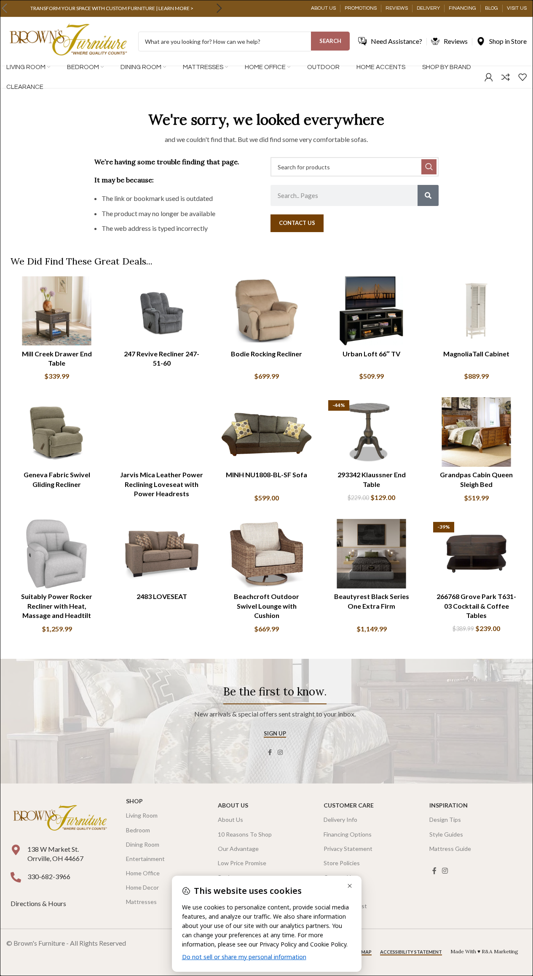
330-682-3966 (48, 876)
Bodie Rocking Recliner (266, 354)
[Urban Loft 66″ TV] (371, 310)
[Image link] (60, 818)
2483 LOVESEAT (162, 596)
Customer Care (349, 805)
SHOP (134, 801)
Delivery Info (340, 819)
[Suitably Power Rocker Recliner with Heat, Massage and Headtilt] (57, 553)
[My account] (488, 77)
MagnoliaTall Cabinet (476, 354)
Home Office (143, 873)
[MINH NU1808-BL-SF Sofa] (266, 431)
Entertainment (145, 858)
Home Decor (142, 887)
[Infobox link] (112, 8)
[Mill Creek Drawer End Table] (57, 310)
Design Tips (445, 819)
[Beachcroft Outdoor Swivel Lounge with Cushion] (266, 553)
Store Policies (342, 862)
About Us (233, 805)
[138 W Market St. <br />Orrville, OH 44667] (16, 850)
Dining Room (142, 844)
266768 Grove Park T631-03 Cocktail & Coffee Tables (476, 605)
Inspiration (448, 805)
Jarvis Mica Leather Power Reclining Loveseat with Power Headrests (161, 484)
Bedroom (138, 830)
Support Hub (340, 891)
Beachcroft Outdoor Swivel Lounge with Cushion (266, 605)
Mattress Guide (450, 848)
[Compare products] (505, 77)
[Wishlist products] (522, 77)
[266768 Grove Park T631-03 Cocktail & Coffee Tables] (476, 553)
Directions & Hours (39, 903)
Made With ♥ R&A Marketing (484, 951)
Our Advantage (238, 848)
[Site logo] (68, 41)
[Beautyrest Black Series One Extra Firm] (371, 553)
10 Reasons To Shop (245, 834)
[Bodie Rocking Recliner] (266, 310)
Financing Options (348, 834)
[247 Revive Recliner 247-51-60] (161, 310)
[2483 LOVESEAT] (161, 553)
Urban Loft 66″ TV (371, 354)
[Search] (428, 195)
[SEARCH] (429, 166)
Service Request (345, 905)
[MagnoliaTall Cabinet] (476, 310)
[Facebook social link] (270, 752)
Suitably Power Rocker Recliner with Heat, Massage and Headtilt (56, 605)
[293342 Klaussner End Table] (371, 431)
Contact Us (339, 877)
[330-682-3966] (16, 877)
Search (330, 40)
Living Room (142, 815)
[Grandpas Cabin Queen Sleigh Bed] (476, 431)
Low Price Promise (242, 862)
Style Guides (446, 834)
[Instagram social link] (280, 752)
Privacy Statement (348, 848)
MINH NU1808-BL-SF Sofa (266, 475)
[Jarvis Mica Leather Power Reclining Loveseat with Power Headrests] (161, 431)
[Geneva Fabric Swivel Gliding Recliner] (57, 431)
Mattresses (141, 901)
